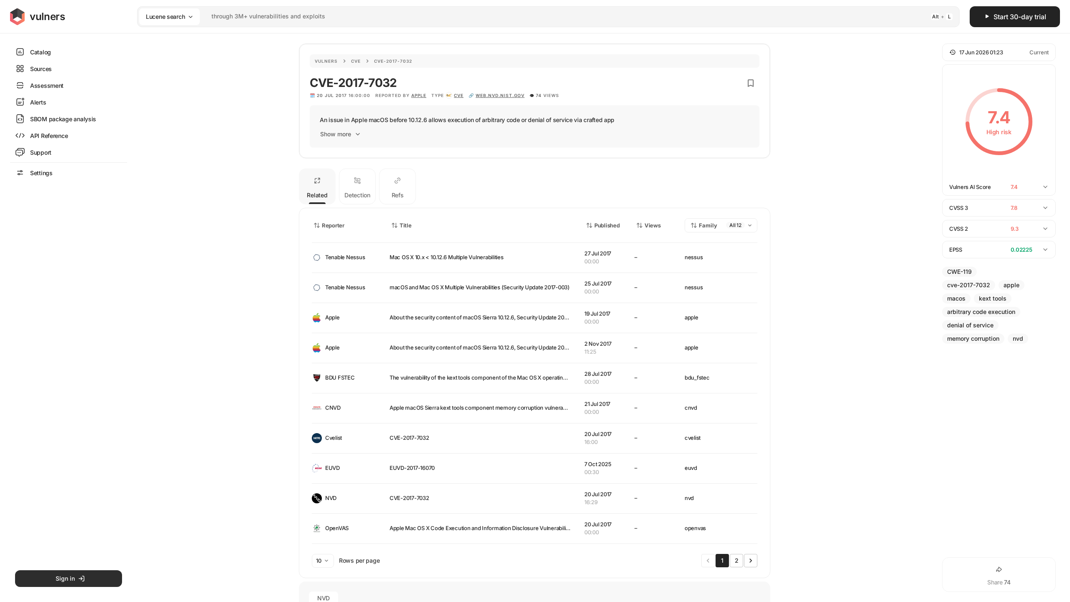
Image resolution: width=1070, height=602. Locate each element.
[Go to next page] (750, 560)
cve (459, 95)
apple (418, 95)
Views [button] (653, 225)
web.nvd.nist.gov (500, 95)
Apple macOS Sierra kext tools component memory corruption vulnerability (482, 407)
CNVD (333, 407)
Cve (356, 61)
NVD (330, 498)
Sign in (65, 578)
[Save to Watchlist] (750, 83)
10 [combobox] (318, 560)
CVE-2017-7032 (409, 437)
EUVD (332, 467)
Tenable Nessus (345, 257)
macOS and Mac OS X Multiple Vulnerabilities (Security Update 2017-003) (480, 287)
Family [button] (708, 225)
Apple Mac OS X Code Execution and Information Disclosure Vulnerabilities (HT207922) (498, 528)
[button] (999, 52)
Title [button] (406, 225)
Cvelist (333, 437)
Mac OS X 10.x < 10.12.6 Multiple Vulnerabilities (447, 257)
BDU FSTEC (340, 377)
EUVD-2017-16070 (412, 467)
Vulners (326, 61)
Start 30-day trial (1020, 17)
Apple (332, 317)
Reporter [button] (333, 225)
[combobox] (537, 16)
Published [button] (606, 225)
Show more (335, 134)
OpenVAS (337, 528)
